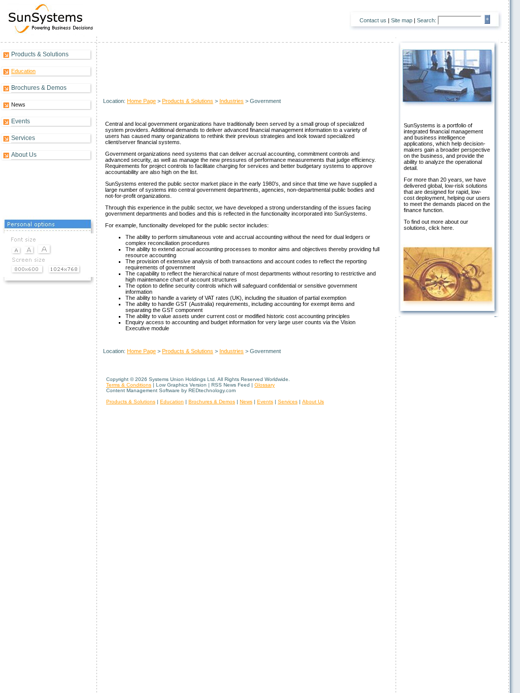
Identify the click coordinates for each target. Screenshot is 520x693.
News (246, 401)
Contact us (373, 20)
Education (23, 71)
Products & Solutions (40, 54)
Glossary (264, 385)
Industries (231, 101)
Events (20, 121)
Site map (401, 20)
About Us (24, 154)
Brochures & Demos (39, 87)
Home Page (141, 101)
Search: (426, 20)
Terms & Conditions (128, 385)
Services (23, 138)
